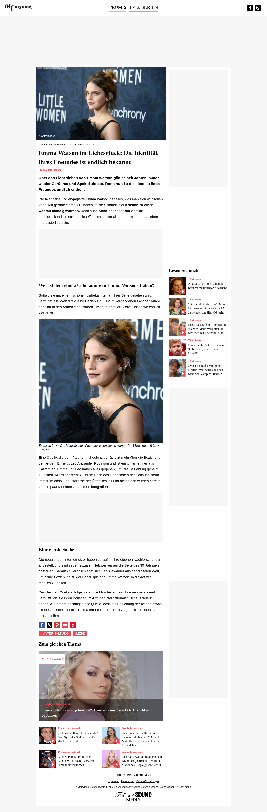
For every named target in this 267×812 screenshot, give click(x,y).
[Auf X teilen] (49, 625)
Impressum (113, 781)
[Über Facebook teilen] (42, 625)
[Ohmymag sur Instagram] (258, 8)
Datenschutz (127, 781)
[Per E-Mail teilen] (65, 625)
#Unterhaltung (55, 633)
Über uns (124, 775)
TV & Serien (143, 7)
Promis (117, 7)
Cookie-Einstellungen (147, 781)
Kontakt (144, 775)
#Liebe (79, 633)
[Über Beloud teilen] (73, 625)
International (55, 170)
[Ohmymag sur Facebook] (250, 8)
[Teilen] (57, 625)
